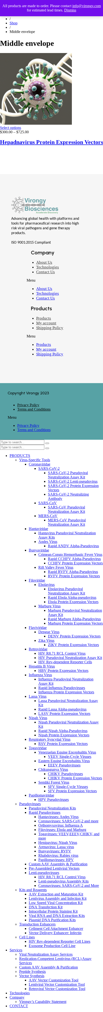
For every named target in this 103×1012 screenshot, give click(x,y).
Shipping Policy (49, 328)
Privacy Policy (28, 405)
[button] (59, 280)
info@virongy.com (86, 6)
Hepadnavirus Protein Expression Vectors (51, 142)
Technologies (47, 267)
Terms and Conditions (34, 409)
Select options (10, 128)
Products (43, 318)
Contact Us (45, 272)
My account (46, 323)
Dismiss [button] (70, 10)
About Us (44, 262)
